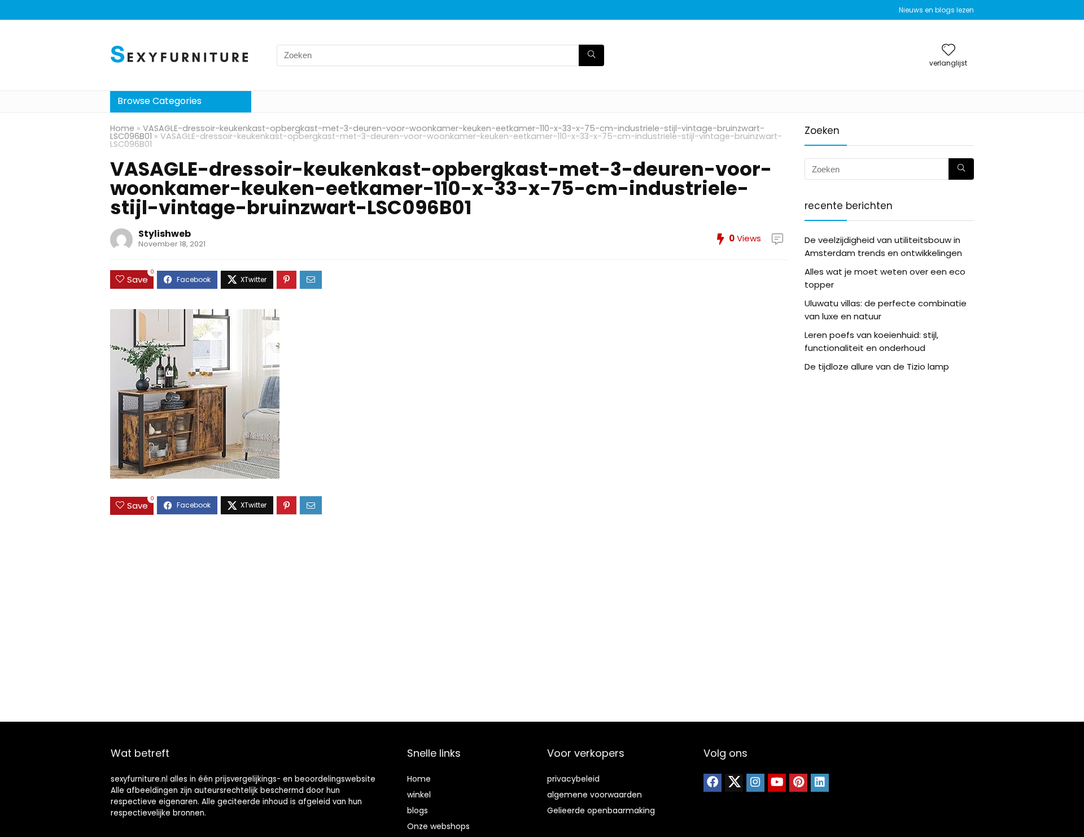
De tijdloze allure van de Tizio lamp (877, 366)
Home (122, 128)
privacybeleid (573, 778)
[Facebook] (712, 783)
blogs (417, 810)
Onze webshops (438, 826)
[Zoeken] (591, 55)
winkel (419, 794)
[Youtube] (777, 783)
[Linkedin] (820, 783)
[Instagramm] (755, 783)
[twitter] (734, 783)
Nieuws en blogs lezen (936, 10)
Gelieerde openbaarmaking (601, 810)
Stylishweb (164, 233)
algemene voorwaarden (594, 794)
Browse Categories (159, 100)
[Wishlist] (948, 50)
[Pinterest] (798, 783)
